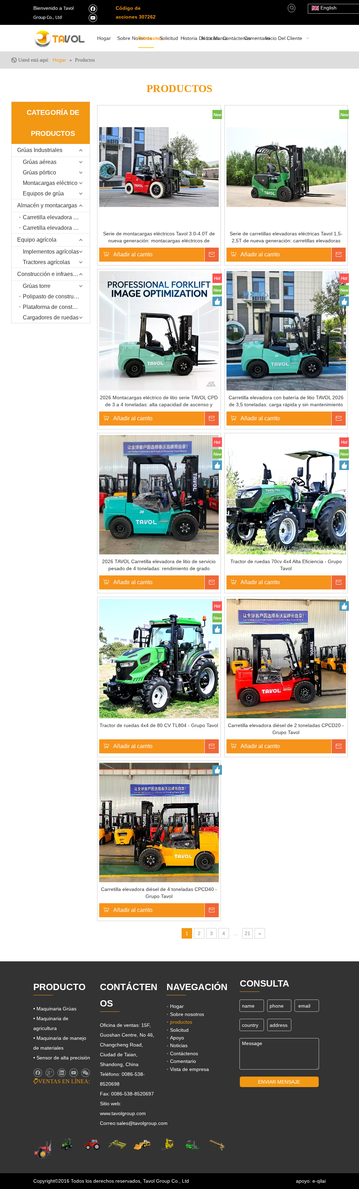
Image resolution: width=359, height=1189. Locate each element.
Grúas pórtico (39, 172)
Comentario (183, 1061)
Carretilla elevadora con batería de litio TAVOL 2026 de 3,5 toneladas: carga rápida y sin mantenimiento (286, 401)
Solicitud (179, 1030)
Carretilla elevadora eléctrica (56, 228)
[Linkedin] (61, 1072)
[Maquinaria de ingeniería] (142, 1144)
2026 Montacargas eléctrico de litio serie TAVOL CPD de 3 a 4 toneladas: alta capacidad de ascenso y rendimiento (159, 401)
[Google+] (49, 1072)
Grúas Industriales (39, 150)
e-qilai (319, 1181)
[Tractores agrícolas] (92, 1144)
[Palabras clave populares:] (292, 8)
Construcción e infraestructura (53, 274)
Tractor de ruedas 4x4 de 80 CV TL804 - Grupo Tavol (159, 725)
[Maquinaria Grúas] (117, 1144)
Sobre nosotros (187, 1014)
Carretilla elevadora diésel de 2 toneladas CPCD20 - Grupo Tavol (286, 729)
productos (181, 1022)
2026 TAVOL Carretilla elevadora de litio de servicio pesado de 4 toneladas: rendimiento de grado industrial (159, 565)
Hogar (177, 1006)
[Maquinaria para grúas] (217, 1144)
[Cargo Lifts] (167, 1144)
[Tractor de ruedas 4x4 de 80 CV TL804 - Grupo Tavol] (159, 658)
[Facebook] (92, 8)
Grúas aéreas (39, 162)
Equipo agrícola (36, 240)
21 (247, 933)
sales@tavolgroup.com (142, 1123)
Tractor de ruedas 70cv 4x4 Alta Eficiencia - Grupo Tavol (286, 565)
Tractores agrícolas (46, 262)
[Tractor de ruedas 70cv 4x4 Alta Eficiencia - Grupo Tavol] (286, 494)
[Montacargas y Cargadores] (192, 1144)
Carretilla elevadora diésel (55, 217)
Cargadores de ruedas (51, 317)
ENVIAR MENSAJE (279, 1082)
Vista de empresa (189, 1069)
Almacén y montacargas (47, 205)
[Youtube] (92, 17)
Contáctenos (184, 1053)
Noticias (179, 1045)
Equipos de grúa (43, 193)
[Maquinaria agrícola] (49, 1149)
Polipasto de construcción (55, 296)
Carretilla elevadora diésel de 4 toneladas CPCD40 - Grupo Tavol (159, 892)
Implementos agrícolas (51, 252)
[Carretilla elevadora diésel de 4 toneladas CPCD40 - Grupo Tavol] (159, 822)
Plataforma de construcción (56, 307)
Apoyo (177, 1038)
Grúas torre (36, 286)
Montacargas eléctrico (50, 183)
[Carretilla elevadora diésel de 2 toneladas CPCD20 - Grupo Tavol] (286, 658)
